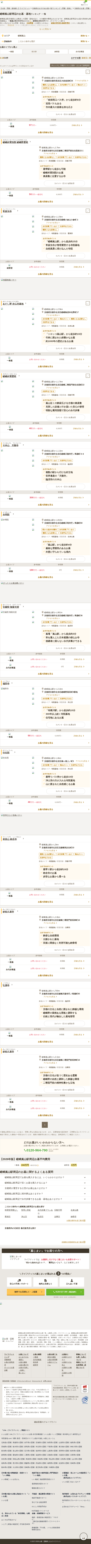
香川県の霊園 (18, 1463)
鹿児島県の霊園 (41, 1467)
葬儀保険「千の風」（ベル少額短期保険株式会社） (46, 1529)
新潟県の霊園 (6, 1451)
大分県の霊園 (18, 1467)
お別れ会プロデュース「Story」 (74, 1507)
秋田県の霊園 (52, 1442)
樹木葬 (35, 1362)
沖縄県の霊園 (54, 1467)
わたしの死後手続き (39, 1506)
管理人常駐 (26, 1210)
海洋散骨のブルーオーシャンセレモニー (76, 1501)
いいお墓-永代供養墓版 (34, 1434)
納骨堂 (57, 52)
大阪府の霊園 (64, 1455)
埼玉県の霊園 (41, 1446)
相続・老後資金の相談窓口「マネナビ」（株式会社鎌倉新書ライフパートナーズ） (46, 1520)
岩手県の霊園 (29, 1442)
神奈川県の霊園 (76, 1446)
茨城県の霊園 (6, 1446)
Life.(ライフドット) (16, 1434)
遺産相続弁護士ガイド (40, 1484)
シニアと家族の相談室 (9, 1524)
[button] (65, 114)
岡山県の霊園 (54, 1459)
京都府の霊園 (52, 1455)
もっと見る (44, 29)
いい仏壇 (4, 1500)
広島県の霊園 (65, 1459)
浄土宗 (24, 1217)
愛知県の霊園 (18, 1455)
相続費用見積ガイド (47, 1479)
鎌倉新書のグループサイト (45, 1422)
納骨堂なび (77, 1434)
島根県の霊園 (42, 1459)
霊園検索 (7, 1360)
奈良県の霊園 (6, 1459)
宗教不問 (58, 1210)
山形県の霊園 (64, 1442)
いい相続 (35, 1479)
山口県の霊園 (77, 1459)
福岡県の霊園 (52, 1463)
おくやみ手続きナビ (8, 1520)
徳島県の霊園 (6, 1463)
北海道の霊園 (6, 1442)
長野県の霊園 (64, 1451)
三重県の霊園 (29, 1455)
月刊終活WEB (25, 1524)
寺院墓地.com (6, 1438)
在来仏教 (74, 1210)
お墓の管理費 (52, 1360)
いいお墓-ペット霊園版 (52, 1434)
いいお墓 (4, 1434)
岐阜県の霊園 (75, 1451)
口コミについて (37, 1381)
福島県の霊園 (75, 1442)
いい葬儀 (4, 1479)
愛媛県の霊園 (29, 1463)
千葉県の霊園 (52, 1446)
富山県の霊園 (18, 1451)
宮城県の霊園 (41, 1442)
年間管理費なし (11, 1210)
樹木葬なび (67, 1434)
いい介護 (65, 1482)
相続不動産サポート (39, 1498)
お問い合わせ (47, 1381)
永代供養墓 (80, 52)
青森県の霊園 (18, 1442)
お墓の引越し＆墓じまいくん (44, 1438)
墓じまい (22, 1373)
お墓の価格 (23, 1362)
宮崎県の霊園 (29, 1467)
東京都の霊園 (64, 1446)
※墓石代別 (34, 1165)
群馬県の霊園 (29, 1446)
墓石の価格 (51, 1357)
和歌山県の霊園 (18, 1459)
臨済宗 (40, 1217)
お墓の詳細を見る (45, 132)
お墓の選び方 (24, 1365)
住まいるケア (75, 1482)
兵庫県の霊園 (75, 1455)
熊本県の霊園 (6, 1467)
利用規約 (13, 1381)
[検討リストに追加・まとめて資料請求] (88, 72)
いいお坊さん (14, 1479)
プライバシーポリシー (24, 1381)
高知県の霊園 (41, 1463)
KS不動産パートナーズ (40, 1511)
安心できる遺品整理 (39, 1502)
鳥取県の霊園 (31, 1459)
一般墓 (11, 52)
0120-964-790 (37, 1150)
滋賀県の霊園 (41, 1455)
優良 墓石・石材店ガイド (22, 1438)
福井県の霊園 (41, 1451)
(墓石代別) (27, 21)
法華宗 (57, 1217)
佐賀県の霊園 (64, 1463)
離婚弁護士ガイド (38, 1488)
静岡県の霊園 (6, 1455)
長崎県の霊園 (75, 1463)
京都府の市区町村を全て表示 (72, 1242)
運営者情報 (5, 1381)
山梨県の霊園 (52, 1451)
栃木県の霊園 (18, 1446)
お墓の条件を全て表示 (75, 1220)
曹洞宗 (7, 1217)
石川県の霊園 (29, 1451)
